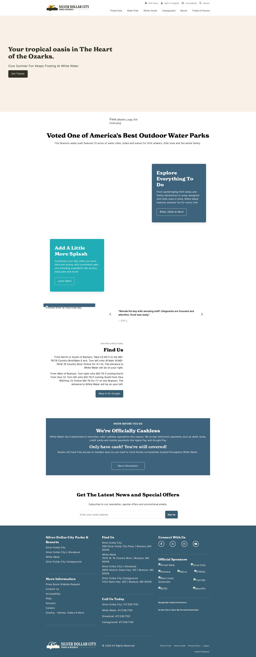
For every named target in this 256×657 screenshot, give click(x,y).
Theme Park (116, 10)
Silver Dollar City (56, 547)
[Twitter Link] (173, 544)
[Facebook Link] (161, 544)
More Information (128, 465)
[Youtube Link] (196, 544)
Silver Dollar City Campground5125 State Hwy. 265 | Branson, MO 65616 (127, 580)
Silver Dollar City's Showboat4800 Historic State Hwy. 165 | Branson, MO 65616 (127, 570)
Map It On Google (109, 394)
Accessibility (53, 593)
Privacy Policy (194, 646)
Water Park (132, 10)
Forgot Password (201, 651)
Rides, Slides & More (172, 212)
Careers (50, 607)
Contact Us (52, 588)
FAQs (49, 598)
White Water (53, 556)
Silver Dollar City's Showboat (63, 552)
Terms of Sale (179, 646)
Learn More (64, 281)
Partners (51, 603)
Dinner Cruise (150, 10)
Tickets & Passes (201, 10)
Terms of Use (165, 646)
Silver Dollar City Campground (63, 561)
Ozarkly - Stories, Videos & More (65, 612)
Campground (168, 10)
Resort (183, 10)
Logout (206, 646)
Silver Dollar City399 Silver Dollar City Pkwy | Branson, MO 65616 (126, 546)
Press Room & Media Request (63, 584)
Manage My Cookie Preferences (172, 603)
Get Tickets (18, 74)
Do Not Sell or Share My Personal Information (178, 610)
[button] (110, 314)
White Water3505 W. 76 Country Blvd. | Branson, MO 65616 (125, 558)
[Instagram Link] (184, 544)
